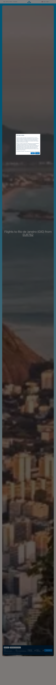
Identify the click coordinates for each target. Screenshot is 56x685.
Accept (37, 153)
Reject (33, 153)
